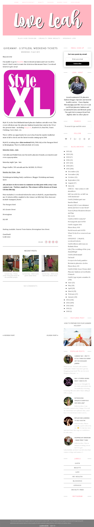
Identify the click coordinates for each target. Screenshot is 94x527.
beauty (77, 468)
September (72, 180)
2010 (68, 311)
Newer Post (9, 335)
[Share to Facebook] (46, 242)
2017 (67, 163)
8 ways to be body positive (77, 260)
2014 (68, 300)
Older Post (52, 335)
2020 (68, 154)
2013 (67, 303)
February (71, 294)
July (69, 186)
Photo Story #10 (74, 227)
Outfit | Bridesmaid (75, 255)
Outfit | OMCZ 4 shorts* (77, 219)
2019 (68, 157)
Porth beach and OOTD (76, 230)
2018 (68, 160)
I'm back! (71, 258)
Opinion (77, 485)
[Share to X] (49, 242)
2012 (67, 306)
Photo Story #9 (73, 266)
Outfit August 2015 (75, 225)
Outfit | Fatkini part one (76, 199)
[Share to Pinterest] (53, 242)
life (77, 472)
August (70, 183)
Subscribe (77, 64)
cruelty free (77, 490)
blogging (77, 481)
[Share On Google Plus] (56, 242)
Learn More (43, 526)
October (71, 177)
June (70, 283)
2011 (67, 308)
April (70, 288)
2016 (68, 166)
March (70, 291)
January (71, 297)
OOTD (77, 463)
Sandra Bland (73, 202)
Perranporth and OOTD (77, 222)
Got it (52, 526)
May (69, 285)
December (72, 172)
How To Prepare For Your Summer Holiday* (77, 324)
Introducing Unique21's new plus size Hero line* (81, 400)
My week (71, 216)
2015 (67, 169)
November (72, 174)
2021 (67, 151)
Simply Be (27, 128)
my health (77, 476)
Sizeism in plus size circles (77, 263)
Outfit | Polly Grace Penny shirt (79, 269)
